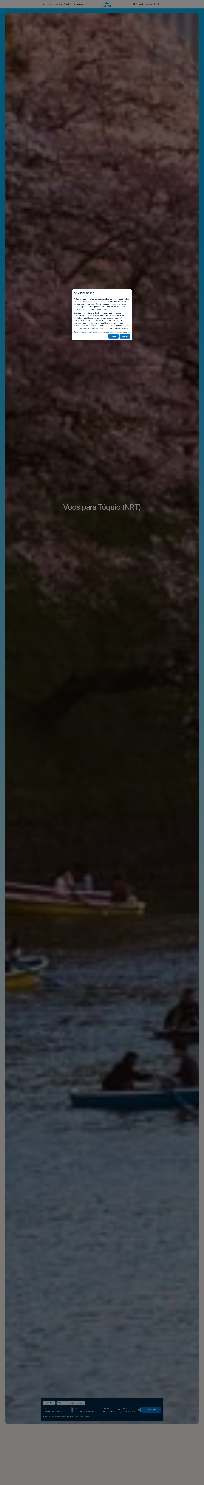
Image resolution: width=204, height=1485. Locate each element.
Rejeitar (113, 336)
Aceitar (125, 336)
